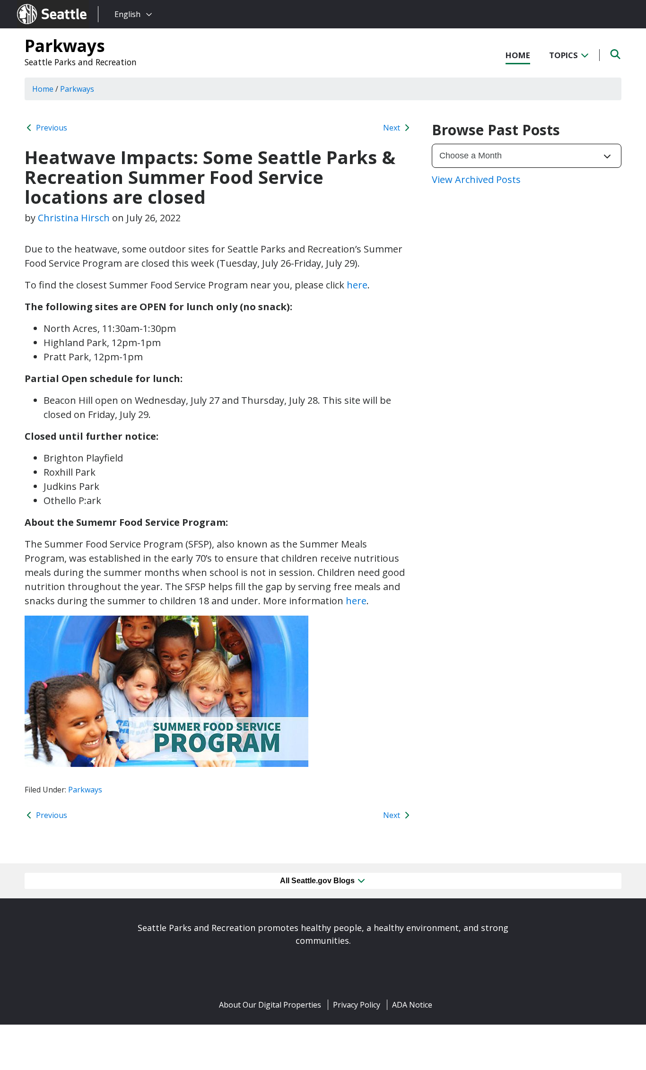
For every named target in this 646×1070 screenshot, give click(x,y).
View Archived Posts (476, 179)
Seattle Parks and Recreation (81, 62)
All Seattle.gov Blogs (318, 881)
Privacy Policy (356, 1005)
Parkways (65, 45)
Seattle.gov (37, 5)
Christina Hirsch (74, 217)
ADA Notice (412, 1005)
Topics (564, 55)
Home (518, 55)
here (357, 284)
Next (392, 127)
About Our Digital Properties (270, 1005)
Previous (50, 127)
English (127, 14)
